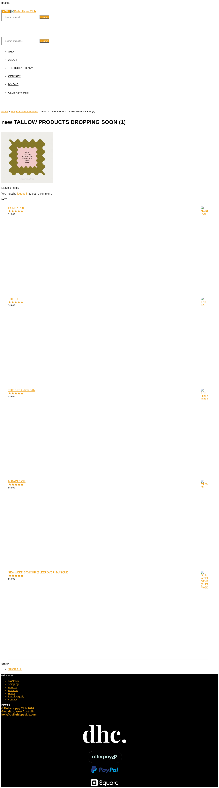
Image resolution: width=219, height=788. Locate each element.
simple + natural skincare (24, 111)
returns (12, 687)
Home (4, 111)
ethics (11, 693)
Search (44, 17)
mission (13, 690)
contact (12, 699)
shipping (13, 684)
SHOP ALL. (15, 669)
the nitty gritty (16, 696)
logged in (22, 193)
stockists (13, 681)
